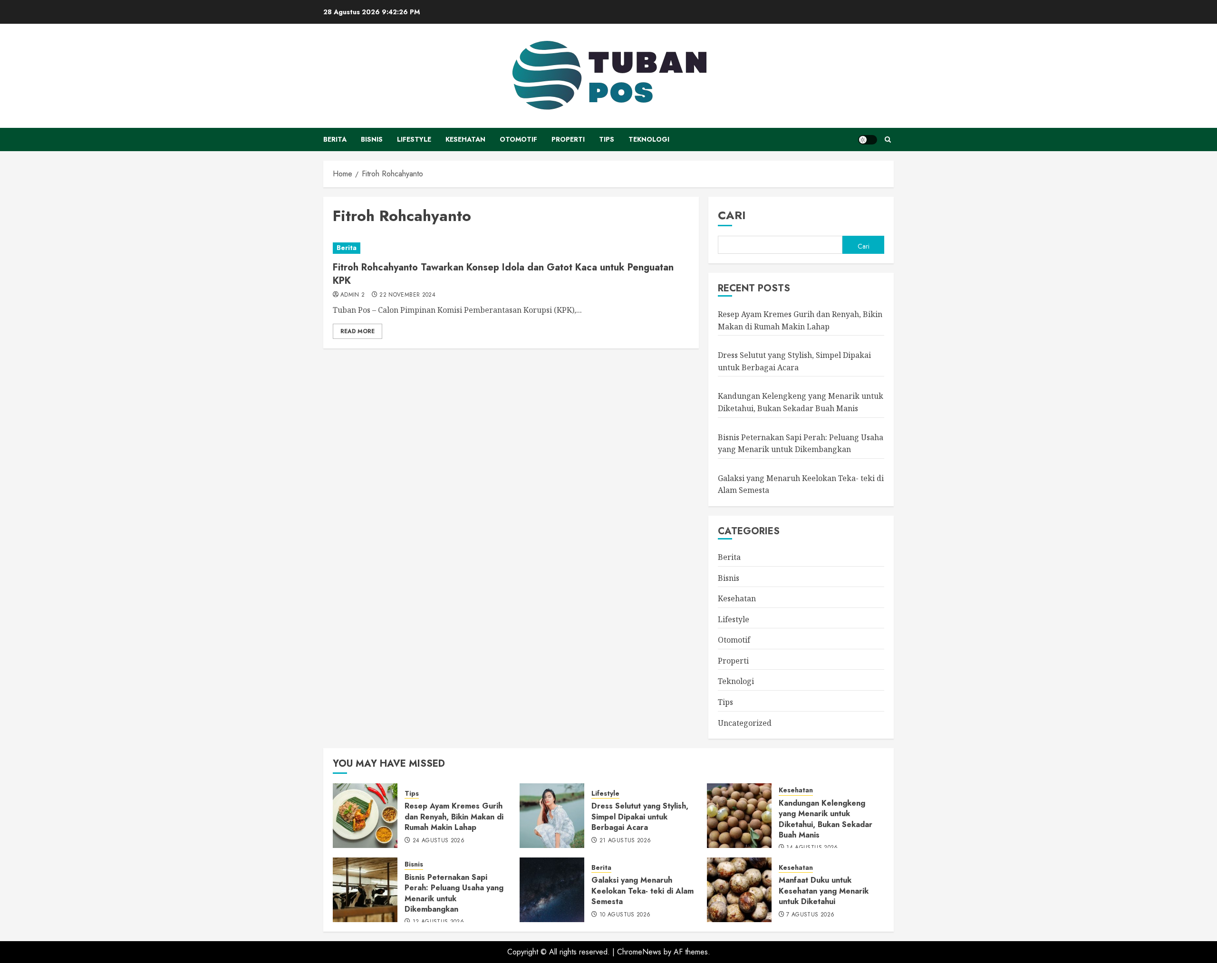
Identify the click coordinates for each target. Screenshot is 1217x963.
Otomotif (518, 139)
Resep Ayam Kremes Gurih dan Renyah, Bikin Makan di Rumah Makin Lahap (454, 816)
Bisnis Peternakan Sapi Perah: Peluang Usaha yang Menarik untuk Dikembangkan (454, 893)
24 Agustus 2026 (438, 841)
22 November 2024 (407, 295)
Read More (357, 331)
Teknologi (648, 139)
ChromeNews (639, 951)
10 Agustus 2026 (624, 915)
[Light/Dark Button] (867, 139)
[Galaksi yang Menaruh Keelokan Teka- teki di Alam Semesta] (552, 889)
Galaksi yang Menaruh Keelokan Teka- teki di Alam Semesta (642, 891)
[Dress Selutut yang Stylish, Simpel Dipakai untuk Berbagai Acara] (552, 815)
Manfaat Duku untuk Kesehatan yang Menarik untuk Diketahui (824, 891)
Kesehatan (465, 139)
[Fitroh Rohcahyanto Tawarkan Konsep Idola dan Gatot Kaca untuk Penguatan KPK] (511, 248)
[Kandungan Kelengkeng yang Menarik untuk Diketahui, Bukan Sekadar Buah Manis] (739, 815)
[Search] (888, 139)
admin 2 (352, 295)
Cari (732, 215)
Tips (606, 139)
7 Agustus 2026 (810, 915)
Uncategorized (745, 723)
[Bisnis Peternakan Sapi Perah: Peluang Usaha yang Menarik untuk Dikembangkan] (365, 889)
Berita (335, 139)
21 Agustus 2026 (625, 841)
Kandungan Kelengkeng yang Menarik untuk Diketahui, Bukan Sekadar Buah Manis (825, 819)
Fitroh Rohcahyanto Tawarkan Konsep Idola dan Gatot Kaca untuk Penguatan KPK (503, 274)
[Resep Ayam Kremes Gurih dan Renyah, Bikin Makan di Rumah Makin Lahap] (365, 815)
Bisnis (372, 139)
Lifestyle (414, 139)
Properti (568, 139)
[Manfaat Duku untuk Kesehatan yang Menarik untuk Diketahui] (739, 889)
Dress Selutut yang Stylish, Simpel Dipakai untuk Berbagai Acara (639, 816)
